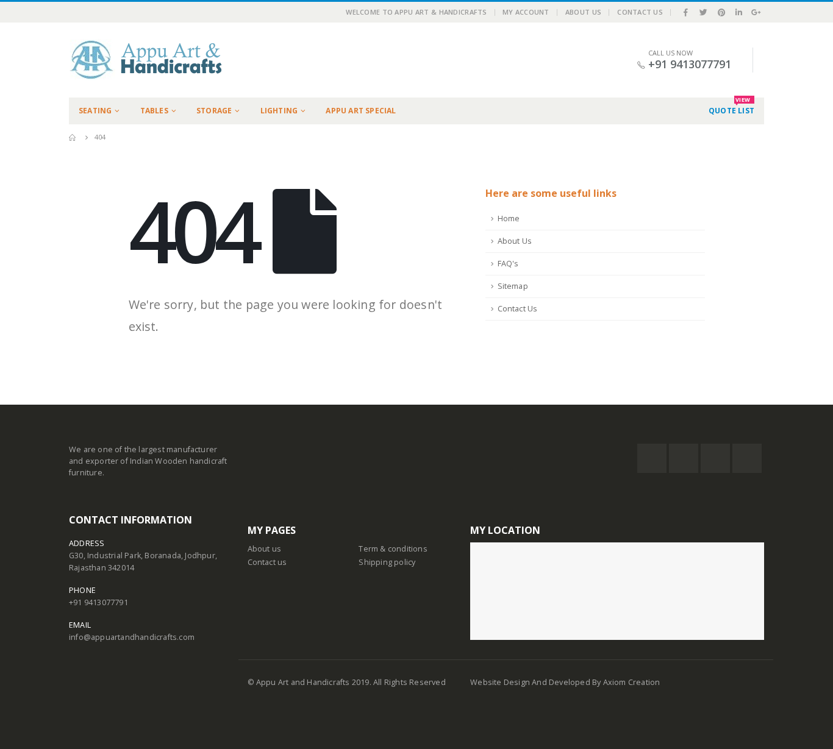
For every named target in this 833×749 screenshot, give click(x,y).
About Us (583, 11)
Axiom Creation (631, 682)
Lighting (279, 110)
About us (265, 549)
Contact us (267, 562)
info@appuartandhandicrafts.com (132, 637)
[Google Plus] (756, 12)
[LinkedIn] (739, 12)
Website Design (501, 682)
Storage (214, 110)
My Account (525, 11)
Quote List (731, 107)
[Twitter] (704, 12)
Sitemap (513, 286)
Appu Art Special (361, 110)
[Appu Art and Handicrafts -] (145, 60)
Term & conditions (393, 549)
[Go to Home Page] (73, 137)
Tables (154, 110)
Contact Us (640, 11)
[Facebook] (686, 12)
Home (509, 218)
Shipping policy (387, 562)
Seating (95, 110)
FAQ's (508, 263)
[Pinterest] (721, 12)
